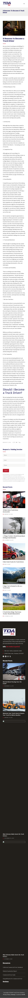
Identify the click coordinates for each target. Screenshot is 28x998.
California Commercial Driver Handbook (13, 967)
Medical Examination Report (10, 971)
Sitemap (13, 994)
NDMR (23, 994)
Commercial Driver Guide (9, 975)
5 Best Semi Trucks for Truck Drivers (13, 562)
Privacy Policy (6, 994)
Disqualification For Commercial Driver (12, 978)
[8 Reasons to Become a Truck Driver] (14, 28)
